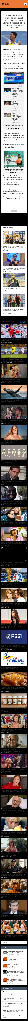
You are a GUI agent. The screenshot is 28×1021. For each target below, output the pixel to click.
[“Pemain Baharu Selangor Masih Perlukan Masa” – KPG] (5, 952)
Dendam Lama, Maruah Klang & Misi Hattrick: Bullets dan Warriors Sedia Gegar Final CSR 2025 (13, 248)
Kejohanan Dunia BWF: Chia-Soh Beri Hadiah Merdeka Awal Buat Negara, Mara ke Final (15, 973)
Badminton (16, 975)
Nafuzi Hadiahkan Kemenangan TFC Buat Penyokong (15, 958)
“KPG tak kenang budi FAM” (10, 994)
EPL (14, 967)
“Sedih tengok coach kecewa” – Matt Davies (12, 1016)
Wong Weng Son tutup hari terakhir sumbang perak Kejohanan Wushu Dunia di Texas (13, 311)
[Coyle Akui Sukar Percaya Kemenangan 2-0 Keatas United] (5, 965)
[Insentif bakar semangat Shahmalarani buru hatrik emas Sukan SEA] (14, 259)
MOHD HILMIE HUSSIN (14, 25)
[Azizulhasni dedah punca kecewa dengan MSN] (14, 280)
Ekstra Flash (16, 27)
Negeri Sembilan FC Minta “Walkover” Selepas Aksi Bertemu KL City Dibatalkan (16, 980)
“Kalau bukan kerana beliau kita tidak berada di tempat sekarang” (13, 1011)
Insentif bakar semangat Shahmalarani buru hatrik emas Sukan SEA (14, 268)
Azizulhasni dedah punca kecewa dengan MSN (12, 289)
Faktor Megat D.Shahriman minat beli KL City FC (13, 998)
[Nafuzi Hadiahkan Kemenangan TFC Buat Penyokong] (5, 959)
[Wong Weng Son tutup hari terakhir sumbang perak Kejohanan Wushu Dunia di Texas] (14, 300)
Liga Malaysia (16, 954)
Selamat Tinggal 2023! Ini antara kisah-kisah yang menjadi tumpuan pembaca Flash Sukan (13, 1005)
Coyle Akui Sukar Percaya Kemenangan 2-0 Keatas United (15, 965)
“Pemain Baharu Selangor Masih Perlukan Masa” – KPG (15, 952)
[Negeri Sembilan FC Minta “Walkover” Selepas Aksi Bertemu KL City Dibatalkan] (5, 980)
